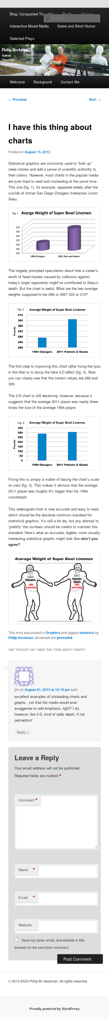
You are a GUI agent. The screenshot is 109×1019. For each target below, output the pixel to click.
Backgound (43, 81)
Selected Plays (22, 38)
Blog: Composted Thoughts (32, 14)
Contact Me (70, 81)
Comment (28, 800)
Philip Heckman (20, 637)
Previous (17, 99)
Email (26, 897)
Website (25, 925)
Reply (23, 731)
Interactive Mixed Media (29, 26)
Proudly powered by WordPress (54, 1008)
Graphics (53, 632)
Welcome (17, 81)
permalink (65, 637)
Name (26, 869)
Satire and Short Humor (76, 26)
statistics (86, 632)
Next (95, 99)
